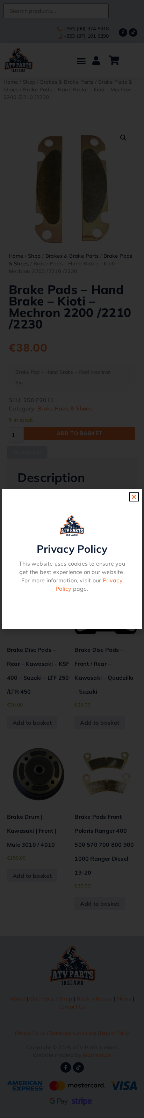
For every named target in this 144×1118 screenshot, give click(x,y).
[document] (72, 559)
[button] (134, 497)
